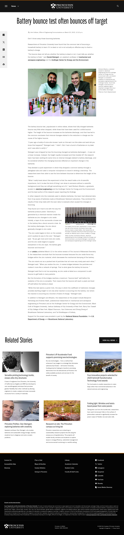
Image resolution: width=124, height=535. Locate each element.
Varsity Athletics (40, 468)
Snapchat (101, 472)
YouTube (100, 479)
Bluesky (100, 483)
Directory (7, 468)
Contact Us (7, 460)
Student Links (69, 468)
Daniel (53, 57)
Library (67, 460)
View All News (109, 340)
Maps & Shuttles (40, 464)
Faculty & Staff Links (72, 472)
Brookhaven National (60, 319)
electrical (44, 189)
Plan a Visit (38, 460)
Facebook (101, 460)
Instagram (101, 468)
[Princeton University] (14, 527)
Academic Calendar (71, 464)
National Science (76, 316)
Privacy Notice (116, 528)
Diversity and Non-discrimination (12, 502)
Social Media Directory (105, 487)
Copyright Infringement (105, 528)
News (13, 6)
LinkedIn (100, 476)
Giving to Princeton (41, 472)
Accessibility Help (10, 464)
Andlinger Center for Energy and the (70, 60)
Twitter (100, 464)
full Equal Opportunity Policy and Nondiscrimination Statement (101, 514)
